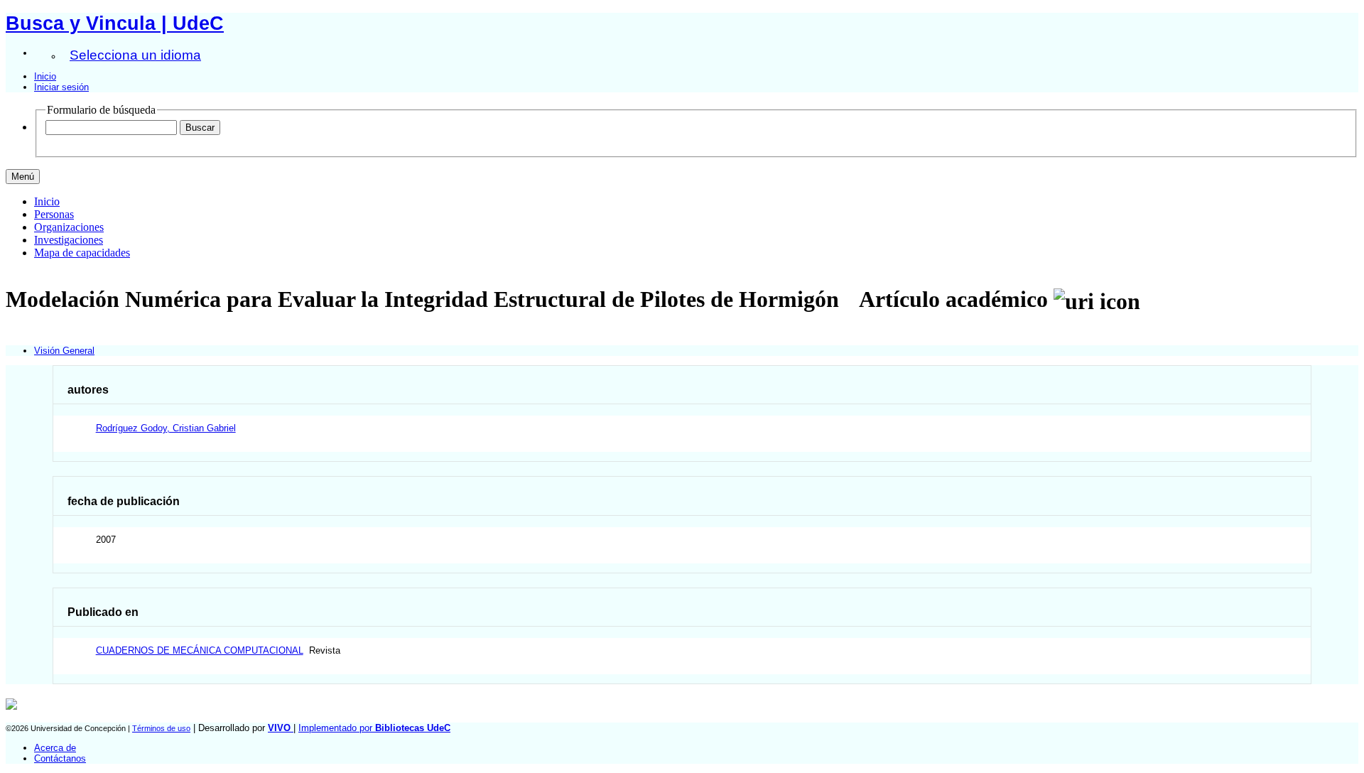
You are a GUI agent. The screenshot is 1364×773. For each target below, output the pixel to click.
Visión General (64, 350)
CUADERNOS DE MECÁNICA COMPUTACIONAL (199, 650)
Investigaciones (68, 240)
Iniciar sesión (61, 87)
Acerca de (55, 747)
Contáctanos (60, 758)
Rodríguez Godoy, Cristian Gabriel (166, 428)
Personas (54, 214)
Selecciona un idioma (135, 55)
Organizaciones (69, 227)
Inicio (45, 76)
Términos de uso (161, 728)
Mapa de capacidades (82, 253)
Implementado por (374, 728)
